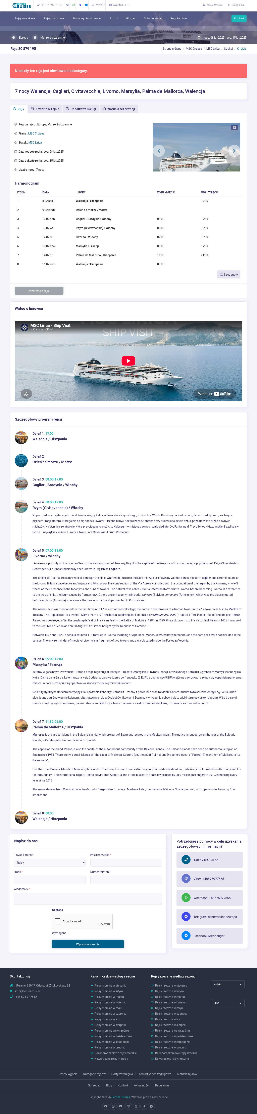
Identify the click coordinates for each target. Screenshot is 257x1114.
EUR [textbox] (216, 1003)
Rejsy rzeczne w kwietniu (171, 1002)
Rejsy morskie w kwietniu (110, 1002)
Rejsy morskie (24, 18)
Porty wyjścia (69, 1074)
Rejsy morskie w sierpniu (110, 1025)
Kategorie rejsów (94, 1074)
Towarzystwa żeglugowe (155, 1074)
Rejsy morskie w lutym (109, 991)
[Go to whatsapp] (136, 1106)
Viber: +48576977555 (209, 879)
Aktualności (152, 18)
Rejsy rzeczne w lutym (169, 991)
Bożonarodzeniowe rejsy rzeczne (176, 1053)
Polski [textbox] (217, 984)
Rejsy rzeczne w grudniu (170, 1047)
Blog (129, 18)
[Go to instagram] (113, 1106)
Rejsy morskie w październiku (113, 1036)
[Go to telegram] (144, 1106)
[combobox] (228, 984)
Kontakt (239, 18)
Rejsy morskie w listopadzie (112, 1041)
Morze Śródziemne (52, 37)
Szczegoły (230, 274)
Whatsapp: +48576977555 (212, 898)
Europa (23, 37)
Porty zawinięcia (122, 1074)
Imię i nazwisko (100, 854)
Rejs (20, 109)
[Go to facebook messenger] (151, 1106)
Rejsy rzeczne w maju (169, 1008)
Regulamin (177, 18)
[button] (159, 151)
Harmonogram (27, 183)
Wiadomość (22, 889)
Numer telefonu (100, 872)
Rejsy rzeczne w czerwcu (171, 1013)
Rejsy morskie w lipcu (108, 1019)
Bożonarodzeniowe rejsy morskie (116, 1053)
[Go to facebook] (105, 1106)
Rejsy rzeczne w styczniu (171, 985)
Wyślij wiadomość (88, 944)
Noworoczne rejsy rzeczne (172, 1058)
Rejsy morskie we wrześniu (112, 1030)
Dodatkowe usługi (83, 109)
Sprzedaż (94, 1085)
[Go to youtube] (120, 1106)
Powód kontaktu (24, 854)
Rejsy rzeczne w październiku (174, 1036)
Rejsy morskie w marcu (109, 996)
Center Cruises (120, 1097)
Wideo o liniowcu (29, 308)
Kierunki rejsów (187, 1074)
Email (18, 872)
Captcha (57, 910)
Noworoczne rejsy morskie (111, 1058)
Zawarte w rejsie (47, 109)
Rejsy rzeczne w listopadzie (172, 1041)
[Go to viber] (128, 1106)
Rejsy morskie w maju (108, 1008)
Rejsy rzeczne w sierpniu (171, 1025)
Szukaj (228, 48)
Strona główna (172, 48)
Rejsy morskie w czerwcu (110, 1013)
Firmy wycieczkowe (86, 18)
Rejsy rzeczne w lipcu (168, 1019)
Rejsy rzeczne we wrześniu (172, 1030)
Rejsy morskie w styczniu (110, 985)
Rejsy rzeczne (53, 18)
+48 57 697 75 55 (206, 860)
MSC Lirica (213, 48)
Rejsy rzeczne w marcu (170, 996)
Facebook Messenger (209, 936)
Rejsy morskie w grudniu (110, 1047)
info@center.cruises (28, 991)
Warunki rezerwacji (121, 109)
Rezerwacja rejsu (39, 291)
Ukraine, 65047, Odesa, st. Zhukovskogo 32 (42, 985)
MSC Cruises (194, 48)
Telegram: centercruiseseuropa (215, 917)
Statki (113, 18)
